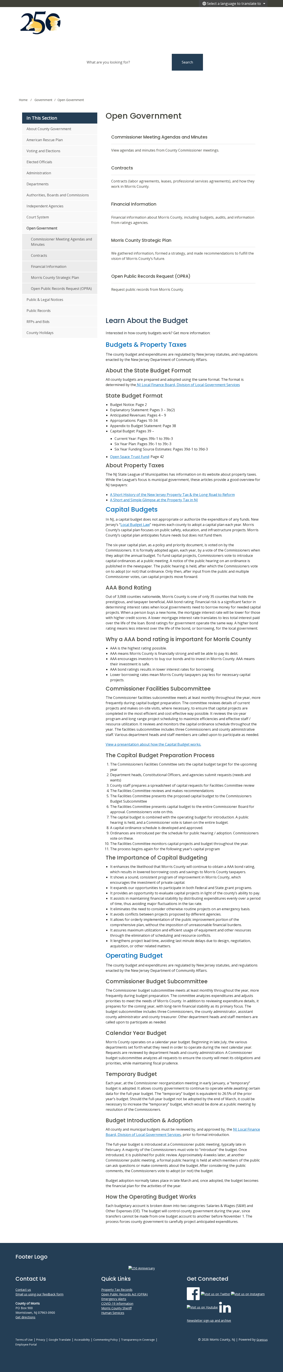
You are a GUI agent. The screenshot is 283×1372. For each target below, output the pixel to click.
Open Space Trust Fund (129, 456)
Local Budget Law (135, 524)
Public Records (39, 310)
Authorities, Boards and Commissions (58, 195)
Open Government (42, 228)
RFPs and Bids (38, 321)
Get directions (25, 1317)
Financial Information (48, 266)
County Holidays (40, 332)
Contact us (23, 1290)
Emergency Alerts (113, 1299)
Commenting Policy (105, 1340)
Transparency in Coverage (138, 1340)
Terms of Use (24, 1340)
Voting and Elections (43, 150)
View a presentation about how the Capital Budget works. (153, 744)
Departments (38, 184)
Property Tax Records (116, 1290)
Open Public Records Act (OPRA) (124, 1294)
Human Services (112, 1313)
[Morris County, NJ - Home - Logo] (59, 22)
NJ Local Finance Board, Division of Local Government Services (188, 384)
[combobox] (233, 3)
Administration (39, 173)
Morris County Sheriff (116, 1308)
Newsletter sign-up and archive (209, 1320)
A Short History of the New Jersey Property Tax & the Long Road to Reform (172, 494)
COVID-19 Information (117, 1303)
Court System (38, 217)
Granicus (262, 1340)
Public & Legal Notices (45, 299)
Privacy (40, 1340)
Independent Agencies (45, 206)
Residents (241, 13)
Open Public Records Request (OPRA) (61, 288)
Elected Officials (39, 162)
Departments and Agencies (203, 13)
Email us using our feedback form (39, 1294)
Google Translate (60, 1340)
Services (259, 13)
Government (43, 100)
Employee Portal (26, 1344)
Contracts (39, 255)
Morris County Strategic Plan (55, 277)
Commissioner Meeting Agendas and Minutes (61, 242)
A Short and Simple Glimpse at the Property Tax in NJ (154, 499)
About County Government (49, 128)
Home (23, 100)
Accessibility (82, 1340)
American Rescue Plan (45, 139)
